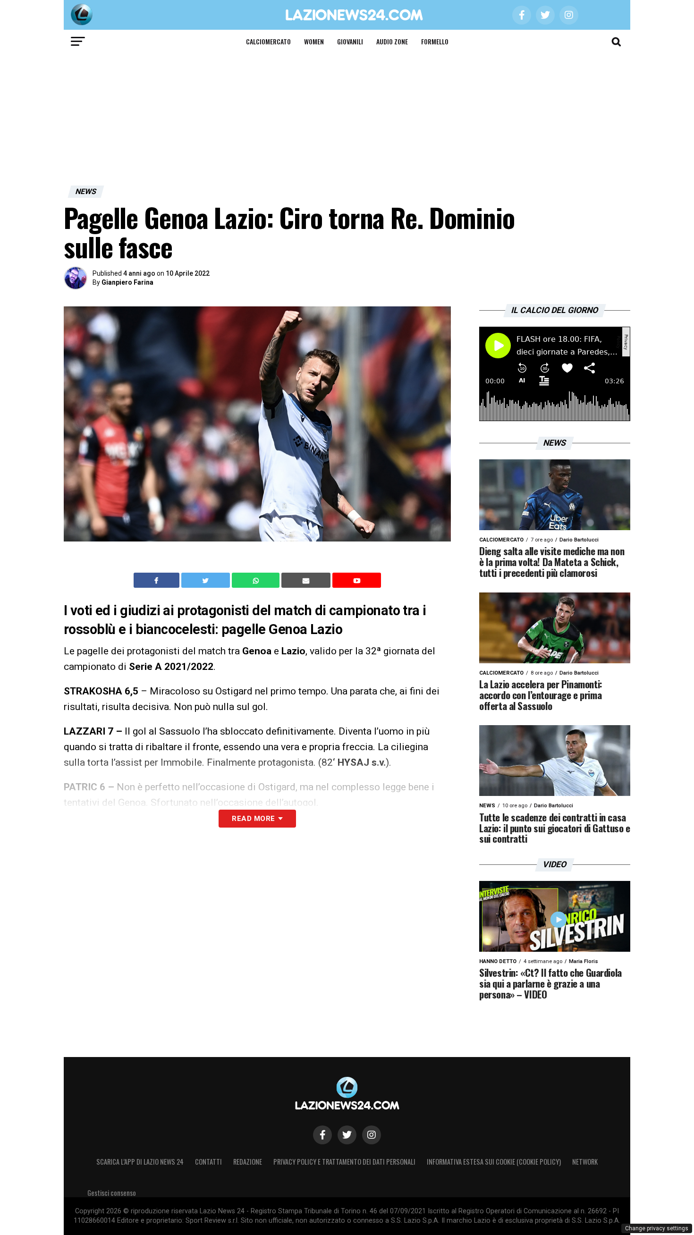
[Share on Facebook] (158, 580)
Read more (253, 818)
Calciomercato (268, 41)
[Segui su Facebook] (322, 1134)
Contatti (208, 1162)
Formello (435, 41)
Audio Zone (392, 41)
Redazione (247, 1162)
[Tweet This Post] (206, 580)
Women (314, 41)
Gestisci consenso (111, 1193)
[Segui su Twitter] (347, 1134)
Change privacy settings (656, 1228)
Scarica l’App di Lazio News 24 (140, 1162)
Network (585, 1162)
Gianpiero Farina (127, 282)
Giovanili (350, 41)
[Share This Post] (257, 580)
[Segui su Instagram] (371, 1134)
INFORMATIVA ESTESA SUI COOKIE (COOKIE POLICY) (494, 1162)
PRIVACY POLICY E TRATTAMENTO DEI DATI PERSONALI (344, 1162)
